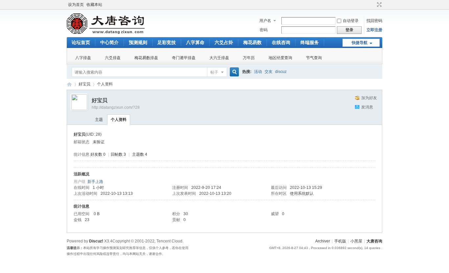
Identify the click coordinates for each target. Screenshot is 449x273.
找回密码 (374, 20)
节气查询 (314, 58)
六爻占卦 (224, 42)
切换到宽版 (378, 5)
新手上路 (95, 181)
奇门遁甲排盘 (184, 58)
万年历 (249, 58)
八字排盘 (83, 58)
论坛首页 (81, 42)
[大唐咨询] (106, 33)
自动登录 (351, 20)
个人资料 (119, 119)
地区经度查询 (280, 58)
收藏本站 (94, 4)
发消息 (367, 107)
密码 (264, 30)
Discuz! (96, 241)
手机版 (340, 241)
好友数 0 (98, 154)
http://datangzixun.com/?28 (116, 107)
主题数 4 (139, 154)
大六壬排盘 (219, 58)
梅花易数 (252, 42)
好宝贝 (84, 84)
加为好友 (369, 98)
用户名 (265, 20)
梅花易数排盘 (146, 58)
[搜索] (233, 72)
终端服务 (309, 42)
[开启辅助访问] (373, 5)
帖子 (214, 72)
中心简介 (109, 42)
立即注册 (374, 30)
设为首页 (76, 4)
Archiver (322, 241)
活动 (258, 71)
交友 (268, 71)
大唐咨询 (69, 84)
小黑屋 (356, 241)
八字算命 (195, 42)
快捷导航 (359, 42)
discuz (281, 71)
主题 (99, 119)
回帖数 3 (118, 154)
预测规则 (138, 42)
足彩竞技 (166, 42)
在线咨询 (281, 42)
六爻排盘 (113, 58)
